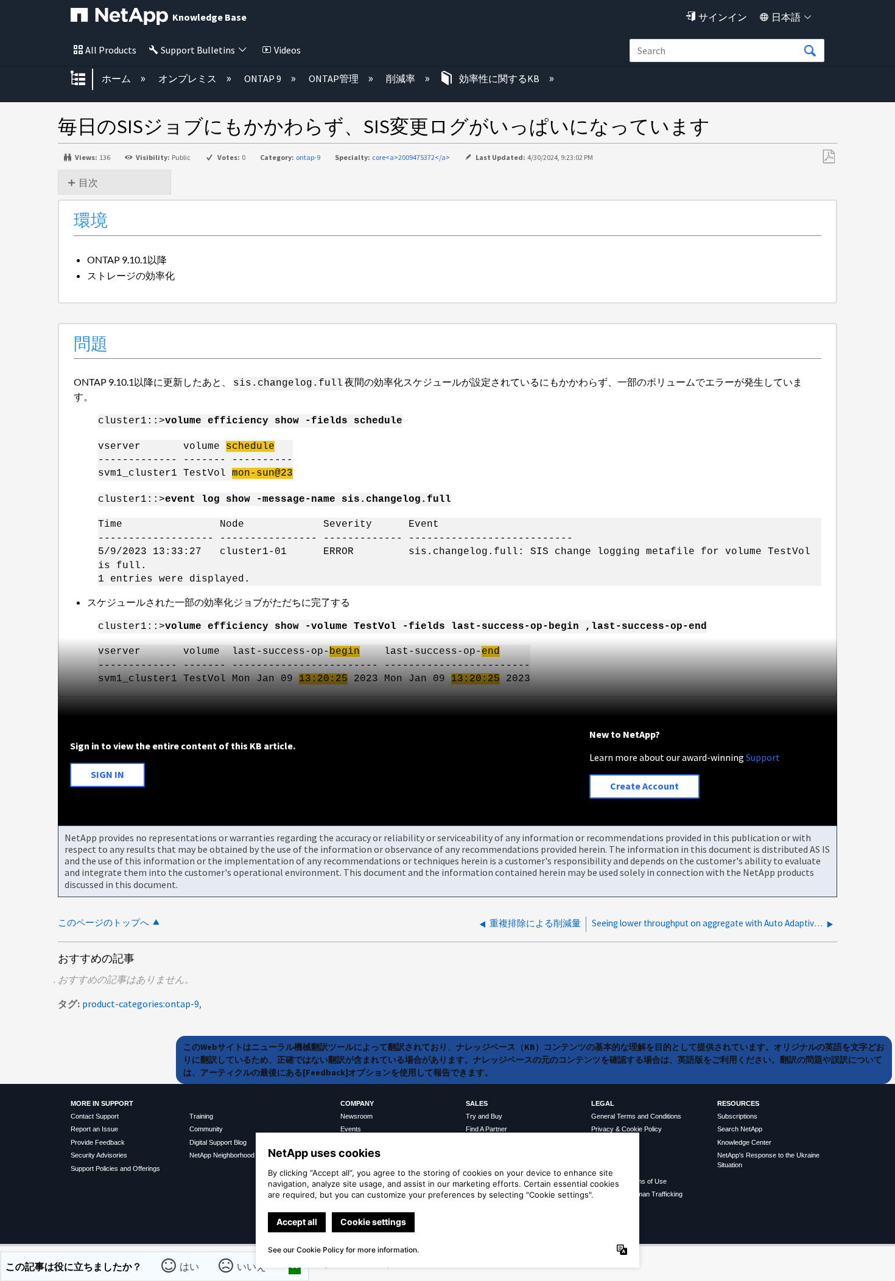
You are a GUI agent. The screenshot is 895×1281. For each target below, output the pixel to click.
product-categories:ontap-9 (140, 1004)
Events (350, 1129)
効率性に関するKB (499, 78)
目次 (88, 182)
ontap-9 (308, 157)
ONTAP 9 (263, 78)
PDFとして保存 (828, 157)
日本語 (786, 17)
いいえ (251, 1266)
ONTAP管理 (334, 78)
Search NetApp (739, 1129)
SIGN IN (107, 774)
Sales (477, 1103)
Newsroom (356, 1116)
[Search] (809, 51)
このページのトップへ (103, 922)
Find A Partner (486, 1129)
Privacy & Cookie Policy (626, 1129)
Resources (738, 1103)
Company (357, 1103)
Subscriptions (737, 1116)
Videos (287, 50)
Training (201, 1116)
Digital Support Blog (218, 1142)
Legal (602, 1103)
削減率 (401, 78)
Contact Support (95, 1116)
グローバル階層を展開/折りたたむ (85, 79)
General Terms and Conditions (636, 1116)
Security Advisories (99, 1155)
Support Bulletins (198, 50)
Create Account (644, 786)
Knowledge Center (744, 1142)
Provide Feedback (98, 1142)
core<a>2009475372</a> (411, 157)
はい (189, 1266)
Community (206, 1129)
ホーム (117, 78)
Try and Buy (484, 1116)
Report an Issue (94, 1129)
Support (763, 757)
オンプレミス (188, 78)
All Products (110, 50)
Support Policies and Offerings (115, 1168)
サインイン (722, 17)
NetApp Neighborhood (221, 1155)
